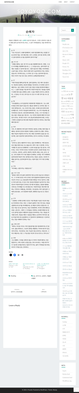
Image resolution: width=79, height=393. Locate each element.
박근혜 (66, 103)
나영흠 (64, 251)
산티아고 (38, 276)
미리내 (64, 339)
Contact (72, 2)
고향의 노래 (65, 163)
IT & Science (66, 48)
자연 (64, 118)
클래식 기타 (65, 120)
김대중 (72, 91)
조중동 (66, 118)
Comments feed (67, 377)
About (66, 2)
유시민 (68, 115)
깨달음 (62, 95)
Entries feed (66, 374)
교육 (69, 91)
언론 (63, 111)
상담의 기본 (65, 142)
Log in (64, 371)
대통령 (70, 98)
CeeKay (64, 322)
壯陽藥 (64, 188)
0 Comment (38, 35)
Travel (64, 77)
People (64, 63)
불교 (70, 103)
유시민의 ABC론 (66, 146)
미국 (71, 101)
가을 (62, 91)
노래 (66, 95)
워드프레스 (64, 115)
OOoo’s (64, 352)
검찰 (67, 91)
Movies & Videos (67, 54)
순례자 (44, 276)
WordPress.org (66, 381)
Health (64, 44)
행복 (68, 123)
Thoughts (65, 73)
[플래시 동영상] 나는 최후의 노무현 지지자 (67, 240)
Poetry (64, 67)
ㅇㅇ (63, 246)
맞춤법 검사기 (66, 332)
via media (65, 356)
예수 (71, 112)
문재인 (68, 101)
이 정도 (70, 262)
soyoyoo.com (9, 2)
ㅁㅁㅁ (64, 221)
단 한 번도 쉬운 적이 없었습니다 (67, 286)
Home (60, 2)
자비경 (64, 153)
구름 (63, 149)
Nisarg (55, 390)
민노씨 (64, 342)
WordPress (43, 390)
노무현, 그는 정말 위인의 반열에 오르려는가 (43, 264)
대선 (65, 98)
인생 (63, 166)
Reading (13, 276)
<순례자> (24, 40)
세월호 (66, 108)
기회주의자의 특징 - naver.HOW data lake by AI (67, 229)
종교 (69, 118)
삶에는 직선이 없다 (13, 264)
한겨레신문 (72, 121)
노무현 (64, 325)
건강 (64, 91)
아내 (71, 109)
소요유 (31, 35)
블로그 (64, 106)
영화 (68, 112)
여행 (66, 112)
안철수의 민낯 (66, 307)
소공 (63, 345)
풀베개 (64, 349)
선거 (64, 109)
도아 (63, 329)
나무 (63, 210)
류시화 (64, 101)
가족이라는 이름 (66, 159)
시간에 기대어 (66, 156)
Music (64, 60)
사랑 (68, 106)
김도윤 (64, 269)
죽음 (71, 118)
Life (63, 51)
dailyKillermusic (67, 272)
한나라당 (64, 123)
